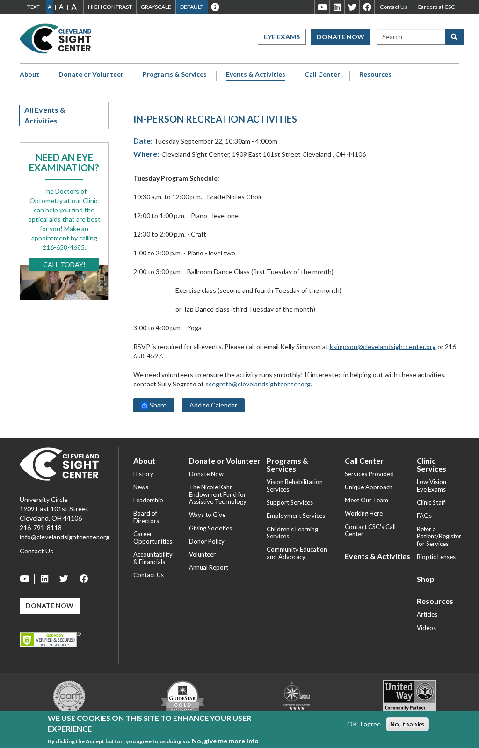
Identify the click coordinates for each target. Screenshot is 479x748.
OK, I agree (364, 724)
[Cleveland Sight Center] (59, 463)
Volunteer (202, 554)
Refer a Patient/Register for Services (439, 536)
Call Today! (64, 265)
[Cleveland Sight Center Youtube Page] (27, 579)
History (143, 474)
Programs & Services (175, 74)
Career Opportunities (152, 537)
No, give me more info (225, 741)
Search (392, 37)
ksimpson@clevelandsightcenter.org (383, 346)
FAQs (424, 515)
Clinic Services (431, 464)
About (29, 74)
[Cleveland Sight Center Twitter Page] (64, 579)
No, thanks (407, 724)
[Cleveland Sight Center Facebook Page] (81, 579)
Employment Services (296, 515)
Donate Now (340, 37)
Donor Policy (207, 541)
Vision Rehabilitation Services (295, 485)
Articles (427, 614)
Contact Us (393, 6)
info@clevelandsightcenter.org (64, 537)
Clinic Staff (431, 502)
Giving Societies (210, 528)
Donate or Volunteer (90, 74)
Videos (426, 628)
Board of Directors (146, 516)
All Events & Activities (44, 115)
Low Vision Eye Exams (431, 485)
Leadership (148, 500)
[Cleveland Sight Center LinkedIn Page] (44, 579)
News (140, 487)
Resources (375, 74)
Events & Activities (255, 74)
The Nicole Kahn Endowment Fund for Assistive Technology (218, 494)
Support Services (290, 502)
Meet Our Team (366, 500)
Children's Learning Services (292, 532)
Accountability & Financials (153, 558)
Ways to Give (207, 514)
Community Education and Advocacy (297, 552)
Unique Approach (368, 487)
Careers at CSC (436, 6)
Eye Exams (282, 37)
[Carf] (69, 695)
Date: (142, 140)
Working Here (364, 513)
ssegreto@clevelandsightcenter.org (258, 384)
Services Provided (369, 474)
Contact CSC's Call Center (370, 530)
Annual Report (208, 567)
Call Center (322, 74)
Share (157, 405)
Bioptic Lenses (436, 556)
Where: (146, 153)
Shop (426, 578)
